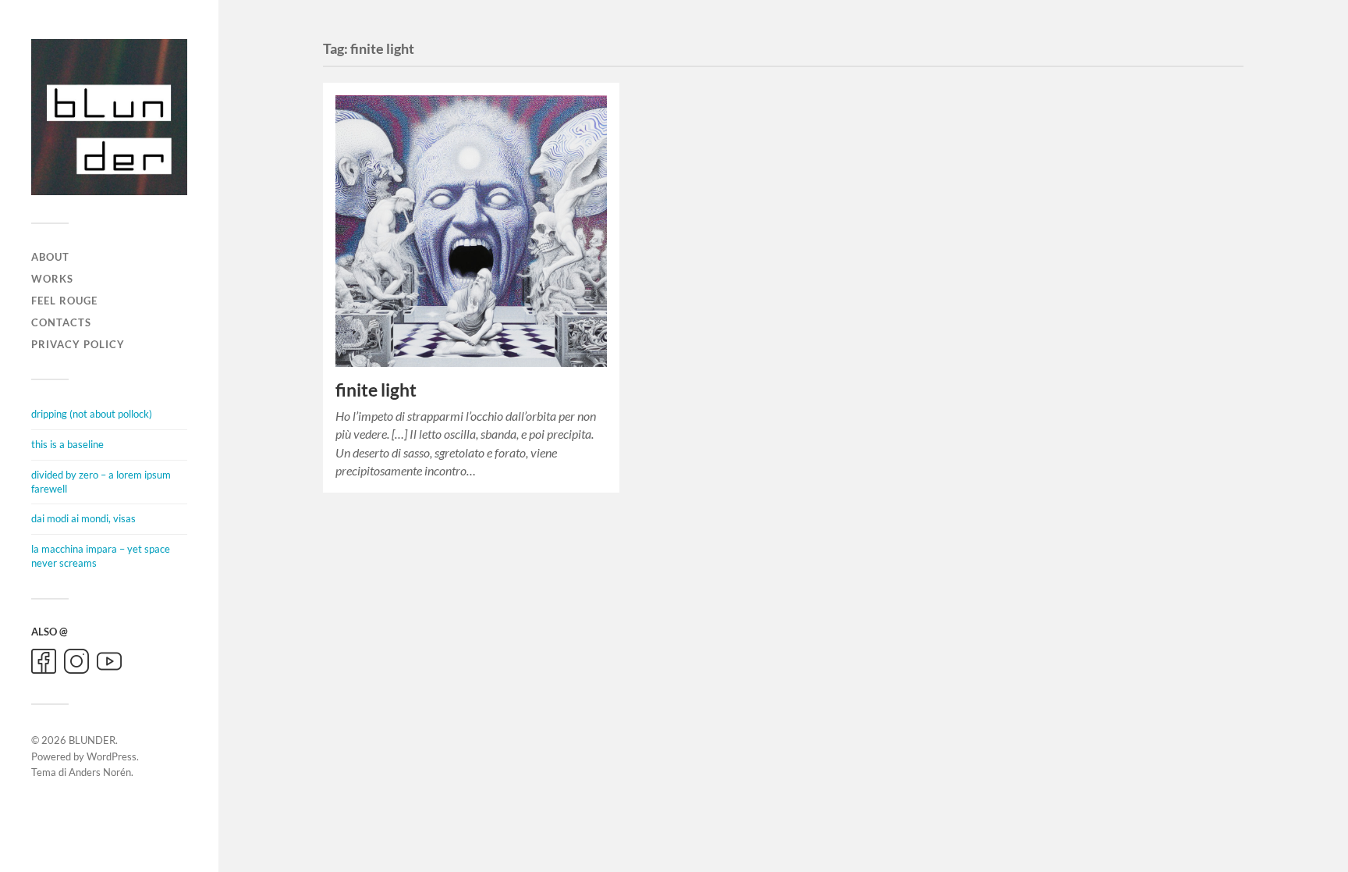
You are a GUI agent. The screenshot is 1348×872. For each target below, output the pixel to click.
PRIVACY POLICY (78, 344)
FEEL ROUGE (64, 300)
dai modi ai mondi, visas (83, 518)
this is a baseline (67, 444)
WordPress (112, 756)
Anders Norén (100, 772)
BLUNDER (92, 740)
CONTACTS (61, 322)
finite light (376, 389)
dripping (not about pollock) (91, 414)
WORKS (52, 278)
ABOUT (50, 257)
